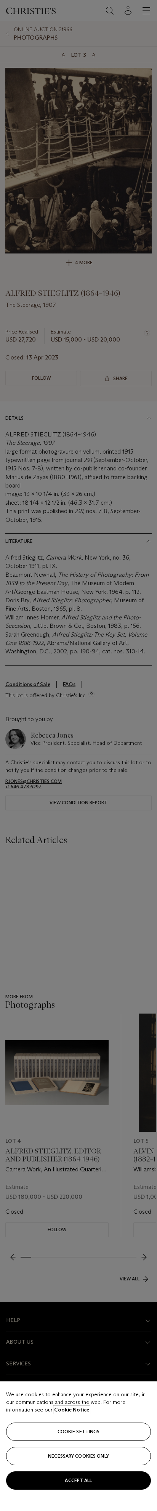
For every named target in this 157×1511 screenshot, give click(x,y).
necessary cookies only (78, 1456)
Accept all (78, 1480)
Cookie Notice (71, 1409)
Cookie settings (79, 1431)
